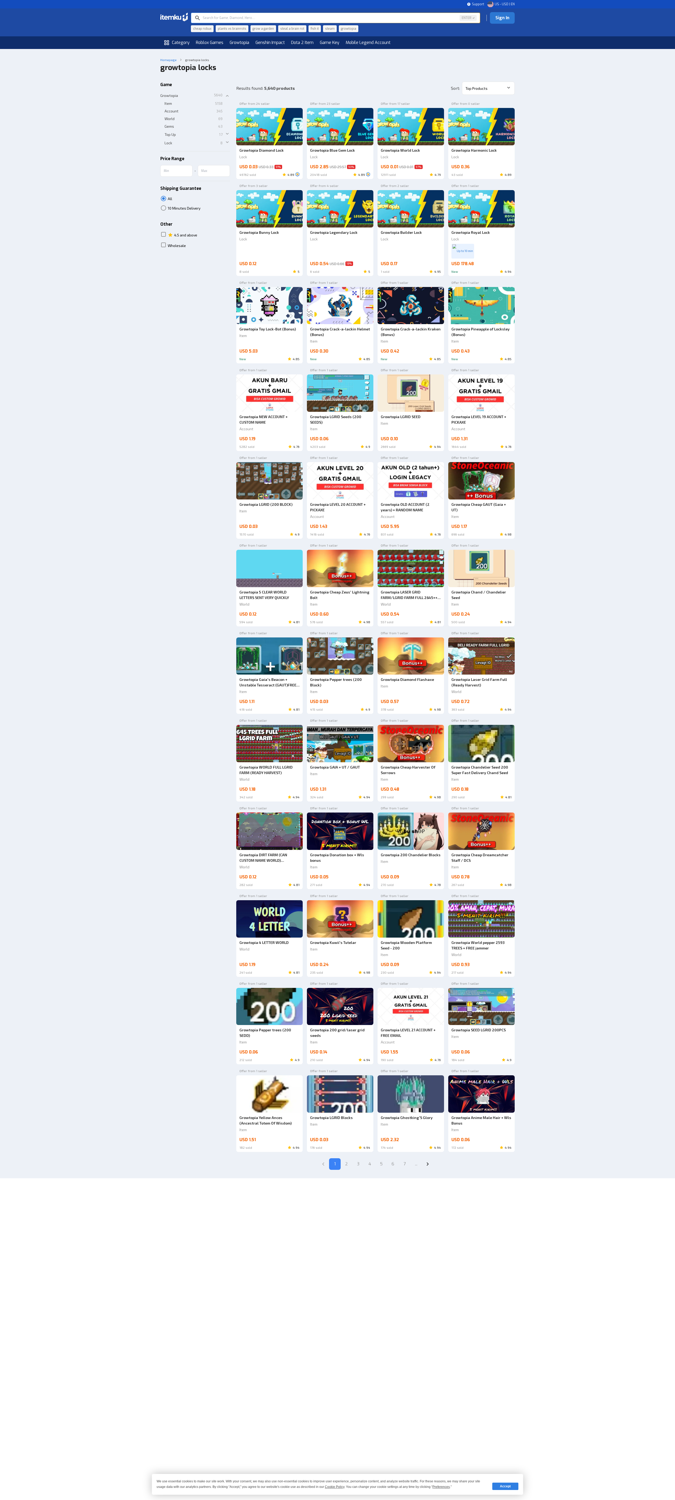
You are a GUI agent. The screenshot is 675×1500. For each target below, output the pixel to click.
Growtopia (239, 42)
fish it (315, 29)
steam (330, 29)
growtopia (348, 29)
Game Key (329, 42)
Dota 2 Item (302, 42)
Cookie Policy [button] (334, 1487)
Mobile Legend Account (368, 42)
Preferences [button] (441, 1487)
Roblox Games (209, 42)
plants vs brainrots (232, 29)
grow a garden (263, 29)
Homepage (168, 60)
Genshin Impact (270, 42)
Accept (505, 1486)
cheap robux (202, 29)
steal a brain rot (292, 29)
